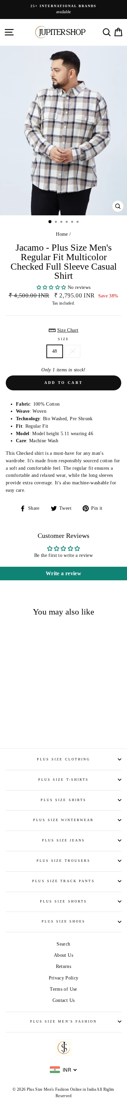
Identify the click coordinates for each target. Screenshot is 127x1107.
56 (72, 351)
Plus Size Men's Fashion (63, 1021)
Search (63, 944)
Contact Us (63, 1000)
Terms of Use (63, 989)
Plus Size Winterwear (63, 820)
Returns (63, 966)
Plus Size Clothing (63, 759)
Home (62, 234)
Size (63, 339)
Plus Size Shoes (64, 921)
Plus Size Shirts (63, 800)
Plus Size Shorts (63, 901)
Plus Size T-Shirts (63, 779)
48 (54, 351)
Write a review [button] (63, 573)
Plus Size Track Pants (63, 881)
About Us (63, 955)
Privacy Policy (64, 977)
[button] (52, 287)
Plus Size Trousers (63, 860)
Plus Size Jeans (63, 840)
